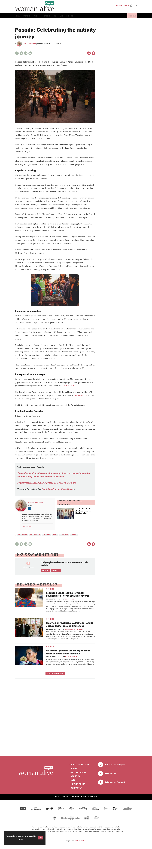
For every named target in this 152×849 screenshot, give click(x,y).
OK (41, 838)
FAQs (73, 780)
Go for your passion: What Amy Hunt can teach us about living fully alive (68, 652)
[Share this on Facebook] (17, 53)
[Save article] (93, 53)
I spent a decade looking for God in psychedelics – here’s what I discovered (68, 594)
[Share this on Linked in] (26, 53)
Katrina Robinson (29, 44)
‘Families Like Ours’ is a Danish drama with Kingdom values (83, 511)
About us (75, 776)
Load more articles (55, 673)
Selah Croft (69, 599)
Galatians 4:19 (68, 385)
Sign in (72, 49)
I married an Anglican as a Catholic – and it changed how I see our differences (69, 624)
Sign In (126, 6)
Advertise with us (80, 764)
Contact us (77, 788)
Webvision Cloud (80, 841)
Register (118, 6)
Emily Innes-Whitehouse (74, 629)
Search (136, 5)
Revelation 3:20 (81, 395)
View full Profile (27, 526)
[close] (95, 49)
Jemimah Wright (71, 657)
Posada (74, 535)
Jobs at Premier (78, 772)
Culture (46, 535)
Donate (74, 768)
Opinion (50, 589)
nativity (64, 535)
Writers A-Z (76, 796)
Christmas (35, 535)
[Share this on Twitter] (21, 53)
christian (22, 535)
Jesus (54, 535)
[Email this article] (30, 53)
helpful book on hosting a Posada (58, 488)
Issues (57, 796)
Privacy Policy (78, 784)
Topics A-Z (65, 796)
